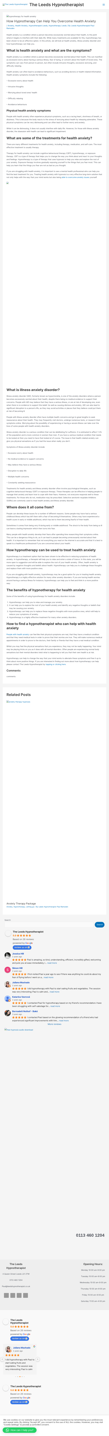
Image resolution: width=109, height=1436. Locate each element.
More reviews (54, 1024)
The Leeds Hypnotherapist (56, 4)
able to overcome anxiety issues (75, 177)
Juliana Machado (21, 982)
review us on (20, 947)
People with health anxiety (18, 634)
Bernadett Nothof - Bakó (25, 1011)
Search (8, 920)
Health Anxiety (21, 26)
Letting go (30, 907)
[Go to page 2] (19, 1376)
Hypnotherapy (19, 907)
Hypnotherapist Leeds (38, 26)
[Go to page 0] (15, 1376)
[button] (20, 1430)
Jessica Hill (18, 953)
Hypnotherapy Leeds (58, 26)
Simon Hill (17, 968)
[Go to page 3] (22, 1376)
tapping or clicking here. (56, 664)
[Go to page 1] (17, 1376)
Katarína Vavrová (21, 997)
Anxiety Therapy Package (21, 903)
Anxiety (11, 26)
